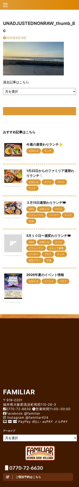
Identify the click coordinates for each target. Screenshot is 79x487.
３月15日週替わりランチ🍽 (46, 203)
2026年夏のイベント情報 (45, 275)
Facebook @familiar (23, 413)
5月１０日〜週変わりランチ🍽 (48, 236)
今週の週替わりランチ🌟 (44, 144)
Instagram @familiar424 (27, 417)
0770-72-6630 (25, 468)
